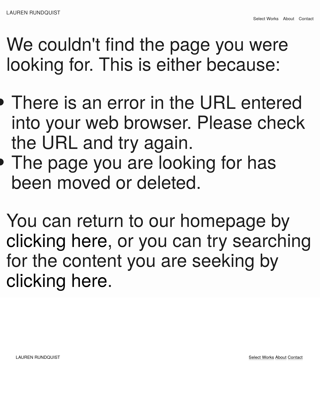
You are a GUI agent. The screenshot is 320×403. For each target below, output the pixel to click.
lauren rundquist (33, 12)
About (288, 18)
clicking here (56, 239)
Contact (306, 18)
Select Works (265, 18)
